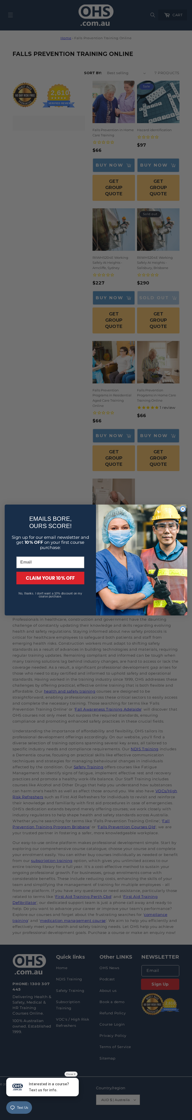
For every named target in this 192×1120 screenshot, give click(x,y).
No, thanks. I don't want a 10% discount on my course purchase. (50, 594)
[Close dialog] (183, 509)
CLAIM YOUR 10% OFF (50, 578)
